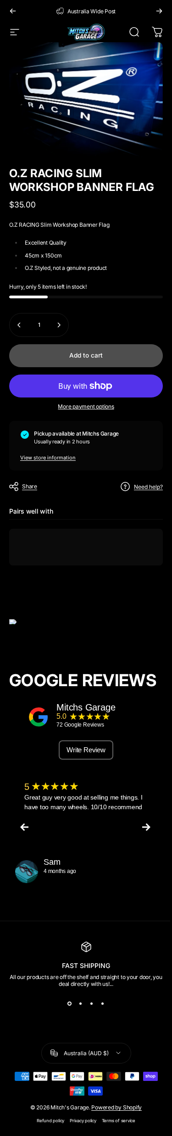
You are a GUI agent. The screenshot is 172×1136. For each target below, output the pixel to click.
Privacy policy (83, 1120)
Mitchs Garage (85, 707)
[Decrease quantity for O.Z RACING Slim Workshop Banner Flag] (19, 324)
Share (29, 486)
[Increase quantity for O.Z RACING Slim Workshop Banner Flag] (58, 324)
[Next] (159, 11)
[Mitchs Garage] (38, 716)
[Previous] (13, 11)
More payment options (86, 406)
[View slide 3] (91, 1003)
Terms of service (118, 1120)
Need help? (148, 486)
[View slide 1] (69, 1003)
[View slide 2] (80, 1003)
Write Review (86, 750)
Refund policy (50, 1120)
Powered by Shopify (116, 1107)
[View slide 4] (102, 1003)
